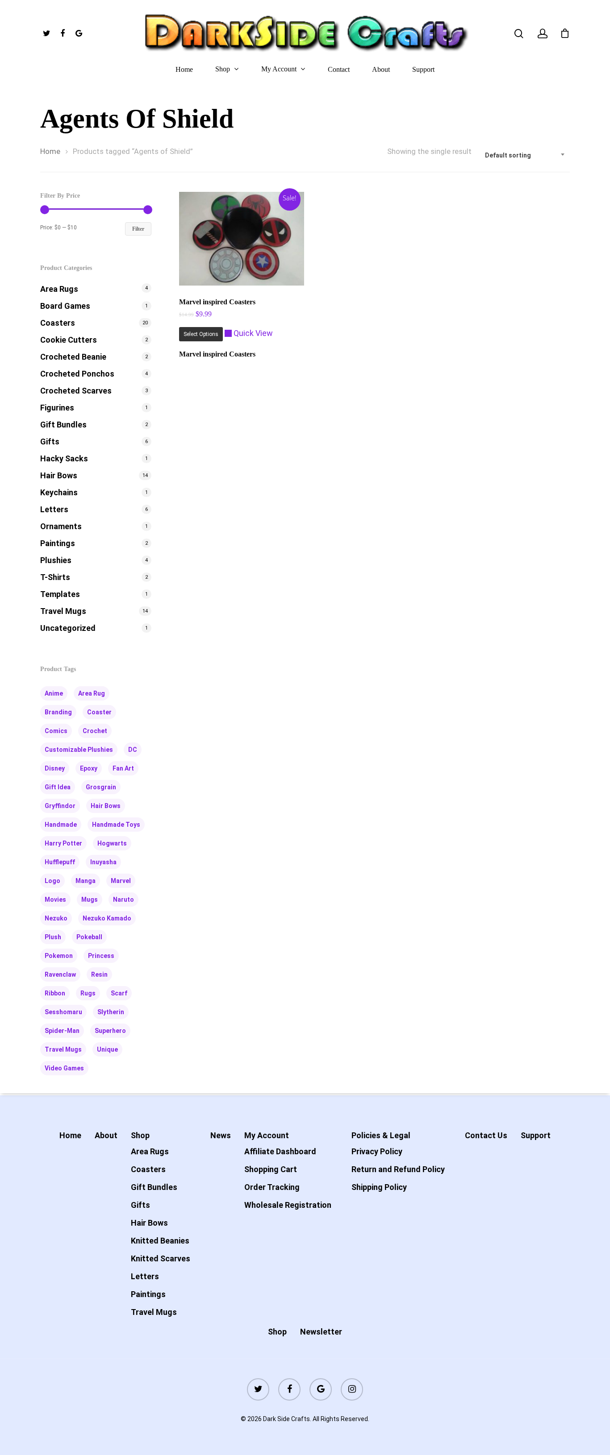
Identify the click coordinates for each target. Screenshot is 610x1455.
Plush (53, 937)
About (381, 69)
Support (423, 69)
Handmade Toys (116, 824)
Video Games (64, 1068)
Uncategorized (68, 628)
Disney (55, 768)
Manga (85, 880)
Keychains (59, 492)
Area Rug (91, 693)
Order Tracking (272, 1187)
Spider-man (62, 1030)
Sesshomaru (63, 1012)
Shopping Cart (270, 1169)
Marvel (121, 880)
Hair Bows (58, 475)
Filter (138, 229)
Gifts (49, 441)
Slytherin (110, 1012)
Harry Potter (63, 843)
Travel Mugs (63, 611)
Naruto (123, 899)
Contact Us (486, 1135)
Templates (60, 594)
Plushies (55, 560)
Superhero (110, 1030)
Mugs (89, 899)
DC (132, 749)
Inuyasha (103, 862)
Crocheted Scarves (76, 390)
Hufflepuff (60, 862)
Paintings (57, 543)
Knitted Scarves (160, 1258)
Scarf (119, 993)
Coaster (99, 712)
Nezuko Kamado (107, 918)
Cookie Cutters (68, 339)
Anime (54, 693)
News (220, 1135)
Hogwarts (112, 843)
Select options (201, 334)
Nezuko (56, 918)
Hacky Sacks (64, 458)
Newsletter (321, 1331)
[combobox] (525, 155)
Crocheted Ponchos (77, 373)
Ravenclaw (60, 974)
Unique (107, 1049)
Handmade (61, 824)
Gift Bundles (63, 424)
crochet (95, 730)
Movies (55, 899)
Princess (101, 955)
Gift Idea (58, 787)
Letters (54, 509)
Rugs (88, 993)
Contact (339, 69)
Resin (99, 974)
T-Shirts (55, 577)
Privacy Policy (376, 1151)
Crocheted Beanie (73, 356)
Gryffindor (60, 805)
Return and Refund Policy (398, 1169)
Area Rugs (59, 289)
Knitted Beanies (160, 1240)
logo (52, 880)
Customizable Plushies (79, 749)
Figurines (57, 407)
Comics (56, 730)
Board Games (65, 306)
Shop (222, 69)
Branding (58, 712)
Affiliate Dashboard (280, 1151)
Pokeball (89, 937)
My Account (279, 69)
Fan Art (123, 768)
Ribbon (55, 993)
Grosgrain (101, 787)
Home (184, 69)
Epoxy (88, 768)
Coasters (57, 322)
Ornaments (61, 526)
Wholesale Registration (287, 1205)
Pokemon (59, 955)
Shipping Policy (379, 1187)
